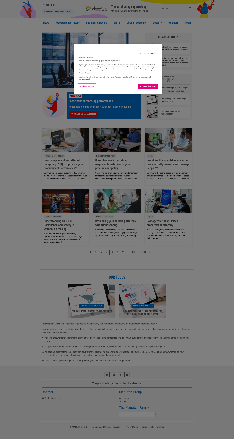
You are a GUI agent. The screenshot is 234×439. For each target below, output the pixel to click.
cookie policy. (86, 79)
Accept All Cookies (148, 86)
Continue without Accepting (149, 54)
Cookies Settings (87, 86)
